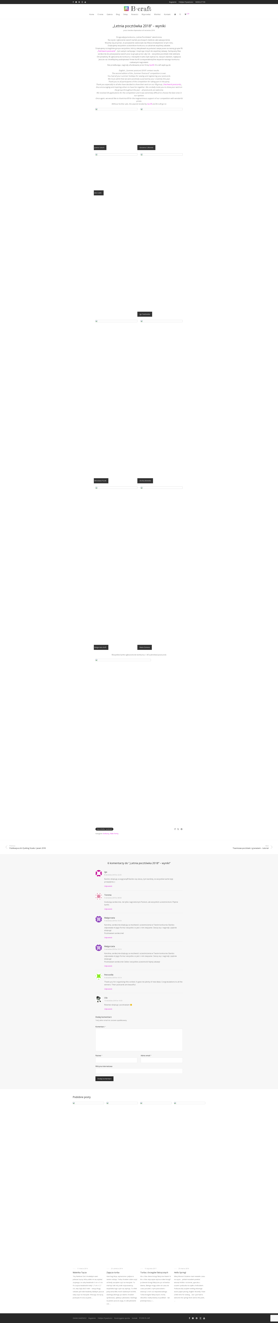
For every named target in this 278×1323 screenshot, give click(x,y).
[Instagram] (76, 2)
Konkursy (106, 833)
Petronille (108, 974)
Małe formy (114, 833)
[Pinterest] (79, 2)
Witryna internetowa (103, 1066)
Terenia (107, 895)
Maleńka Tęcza (80, 1272)
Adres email (146, 1055)
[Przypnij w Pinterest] (182, 829)
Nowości (134, 14)
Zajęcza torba (113, 1272)
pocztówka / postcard (105, 829)
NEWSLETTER (200, 2)
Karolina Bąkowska (134, 30)
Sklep (125, 14)
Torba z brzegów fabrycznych (154, 1272)
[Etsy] (82, 2)
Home (91, 14)
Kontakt (167, 14)
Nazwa (98, 1055)
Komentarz (100, 1026)
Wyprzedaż (146, 14)
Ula (105, 997)
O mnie (100, 14)
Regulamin (172, 2)
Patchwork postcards (106, 51)
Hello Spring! (180, 1272)
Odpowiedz (108, 886)
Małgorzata (109, 917)
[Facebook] (73, 2)
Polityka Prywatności (186, 2)
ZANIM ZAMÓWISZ (79, 1318)
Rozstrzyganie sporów (122, 1318)
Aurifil (151, 65)
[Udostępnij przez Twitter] (178, 829)
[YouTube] (85, 2)
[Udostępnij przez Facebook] (174, 829)
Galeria (110, 14)
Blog (118, 14)
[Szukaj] (180, 14)
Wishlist (157, 14)
